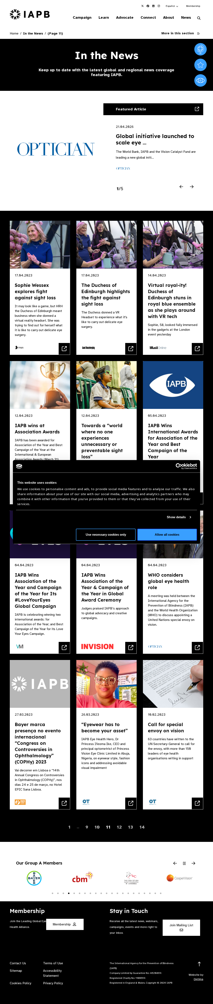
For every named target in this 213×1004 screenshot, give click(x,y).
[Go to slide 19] (150, 893)
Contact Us (18, 963)
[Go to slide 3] (63, 893)
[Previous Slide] (175, 864)
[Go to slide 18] (144, 893)
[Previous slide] (181, 187)
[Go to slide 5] (74, 893)
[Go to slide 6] (79, 893)
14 (142, 827)
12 (119, 827)
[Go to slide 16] (133, 893)
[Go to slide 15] (128, 893)
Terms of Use (53, 963)
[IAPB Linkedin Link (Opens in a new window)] (153, 6)
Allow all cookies (167, 534)
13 (130, 827)
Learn (104, 17)
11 (108, 827)
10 (97, 827)
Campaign (82, 17)
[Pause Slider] (184, 864)
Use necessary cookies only (106, 534)
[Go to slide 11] (106, 893)
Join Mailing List (181, 925)
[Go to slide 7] (85, 893)
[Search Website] (199, 18)
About (168, 17)
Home (14, 33)
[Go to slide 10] (101, 893)
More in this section (177, 33)
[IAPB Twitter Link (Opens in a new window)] (142, 6)
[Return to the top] (199, 964)
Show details (176, 517)
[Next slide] (192, 187)
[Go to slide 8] (90, 893)
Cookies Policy (20, 983)
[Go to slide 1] (52, 893)
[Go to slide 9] (96, 893)
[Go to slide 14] (123, 893)
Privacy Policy (53, 983)
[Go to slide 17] (139, 893)
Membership (193, 6)
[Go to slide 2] (58, 893)
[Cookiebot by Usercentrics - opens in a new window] (179, 466)
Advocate (125, 17)
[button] (172, 6)
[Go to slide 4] (69, 893)
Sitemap (16, 971)
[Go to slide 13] (117, 893)
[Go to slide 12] (112, 893)
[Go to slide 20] (155, 893)
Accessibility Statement (52, 973)
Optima (198, 979)
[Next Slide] (193, 864)
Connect (148, 17)
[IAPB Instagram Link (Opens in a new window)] (159, 6)
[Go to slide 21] (161, 893)
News (186, 17)
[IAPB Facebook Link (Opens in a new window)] (148, 6)
